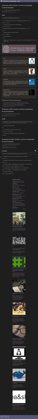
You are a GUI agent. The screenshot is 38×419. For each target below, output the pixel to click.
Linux (18, 1)
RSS (24, 208)
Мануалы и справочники (9, 1)
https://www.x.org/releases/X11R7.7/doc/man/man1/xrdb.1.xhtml (14, 122)
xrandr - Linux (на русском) (12, 145)
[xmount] (1, 89)
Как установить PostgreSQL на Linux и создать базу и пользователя (16, 102)
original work (13, 11)
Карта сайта (7, 416)
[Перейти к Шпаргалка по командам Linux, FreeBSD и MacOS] (19, 49)
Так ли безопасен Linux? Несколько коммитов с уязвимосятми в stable (16, 103)
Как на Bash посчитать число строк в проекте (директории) (14, 105)
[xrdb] (37, 89)
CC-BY (10, 11)
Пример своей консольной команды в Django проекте (13, 104)
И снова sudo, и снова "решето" (9, 106)
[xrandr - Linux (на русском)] (35, 151)
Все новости (15, 208)
